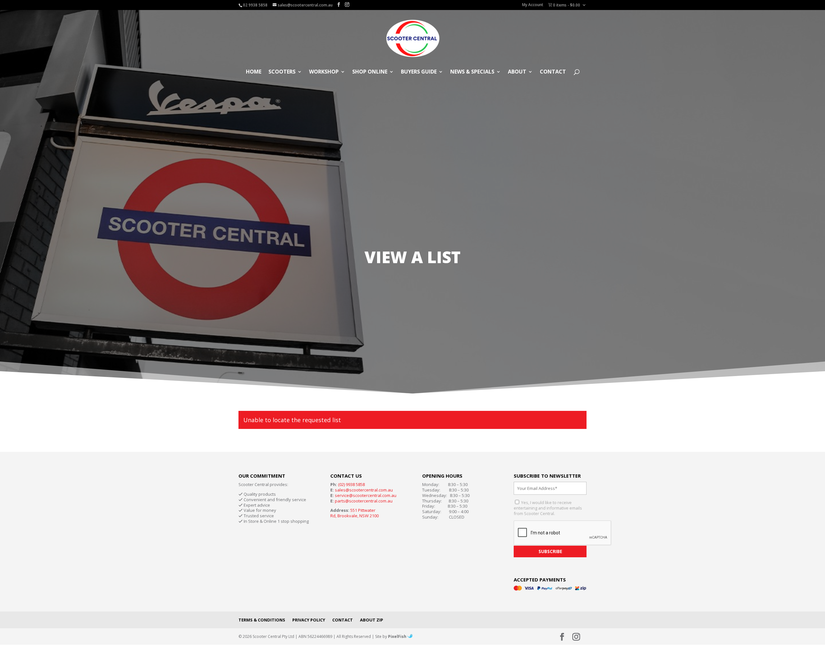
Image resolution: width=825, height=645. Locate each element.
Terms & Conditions (261, 620)
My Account (532, 5)
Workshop (324, 72)
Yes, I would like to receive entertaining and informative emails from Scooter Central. (548, 508)
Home (253, 72)
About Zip (371, 620)
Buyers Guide (419, 72)
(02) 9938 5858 (351, 484)
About (517, 72)
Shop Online (369, 72)
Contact (553, 72)
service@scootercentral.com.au (365, 495)
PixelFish (397, 636)
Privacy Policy (308, 620)
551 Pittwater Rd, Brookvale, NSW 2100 (354, 513)
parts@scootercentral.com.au (364, 501)
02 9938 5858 (255, 5)
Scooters (282, 72)
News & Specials (472, 72)
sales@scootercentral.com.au (364, 490)
